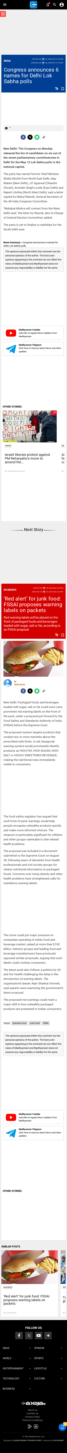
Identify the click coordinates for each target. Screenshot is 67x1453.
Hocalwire (58, 1440)
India (7, 60)
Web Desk (19, 684)
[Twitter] (30, 137)
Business (10, 589)
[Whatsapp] (37, 137)
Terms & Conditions (32, 1420)
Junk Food (35, 1023)
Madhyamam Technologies (27, 1440)
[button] (4, 4)
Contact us (32, 1413)
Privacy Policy (32, 1416)
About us (32, 1410)
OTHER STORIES (12, 406)
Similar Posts (10, 1246)
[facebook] (23, 137)
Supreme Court (19, 1023)
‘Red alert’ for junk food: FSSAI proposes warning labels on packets (33, 604)
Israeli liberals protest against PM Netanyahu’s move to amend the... (27, 458)
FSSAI (45, 1023)
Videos (8, 446)
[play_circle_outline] (30, 426)
